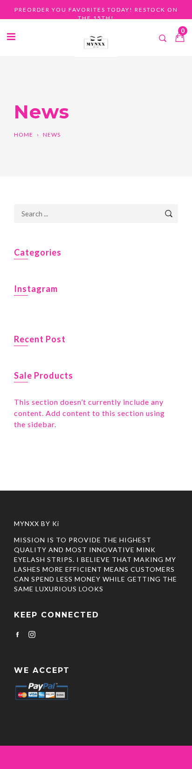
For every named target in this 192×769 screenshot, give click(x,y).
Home (23, 134)
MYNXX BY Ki (36, 523)
